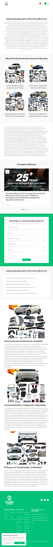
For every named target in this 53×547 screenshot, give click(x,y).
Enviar (26, 259)
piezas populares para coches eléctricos (17, 290)
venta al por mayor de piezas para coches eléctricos (21, 293)
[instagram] (45, 500)
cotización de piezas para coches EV (16, 281)
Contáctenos (13, 519)
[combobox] (10, 246)
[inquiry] (51, 268)
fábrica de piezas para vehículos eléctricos (18, 284)
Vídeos (11, 517)
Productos (12, 512)
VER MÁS (7, 205)
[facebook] (42, 500)
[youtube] (48, 500)
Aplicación (6, 519)
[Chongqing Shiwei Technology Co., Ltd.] (6, 3)
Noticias (6, 517)
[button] (23, 209)
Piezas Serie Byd (20, 512)
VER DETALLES (15, 73)
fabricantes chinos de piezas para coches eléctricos (21, 278)
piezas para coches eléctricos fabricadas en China (20, 287)
